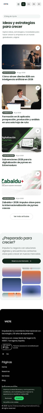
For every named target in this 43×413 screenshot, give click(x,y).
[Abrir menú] (18, 4)
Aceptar (19, 398)
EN (34, 4)
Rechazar (8, 398)
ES (23, 4)
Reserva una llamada (20, 261)
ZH (39, 4)
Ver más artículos (21, 216)
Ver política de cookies (10, 402)
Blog (4, 380)
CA (29, 4)
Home (4, 367)
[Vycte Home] (6, 4)
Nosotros (6, 371)
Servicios (5, 376)
